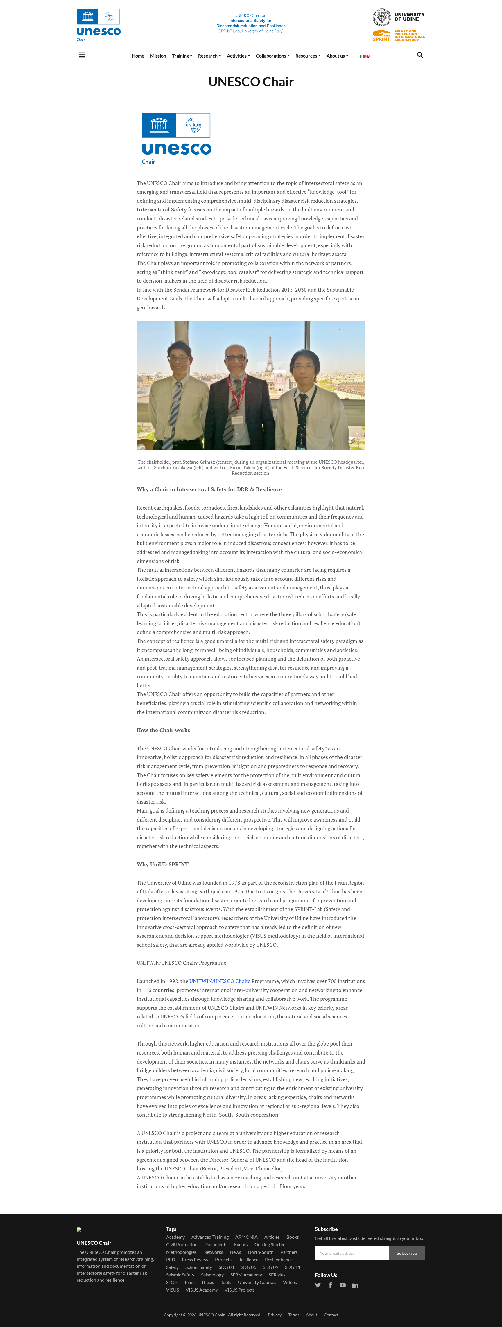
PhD (170, 1259)
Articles (272, 1237)
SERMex (277, 1274)
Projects (223, 1259)
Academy (175, 1237)
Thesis (207, 1282)
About (311, 1314)
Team (189, 1282)
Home (138, 55)
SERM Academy (246, 1274)
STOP (172, 1282)
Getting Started (270, 1244)
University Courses (257, 1282)
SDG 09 (270, 1267)
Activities (237, 55)
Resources (306, 55)
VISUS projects (240, 1289)
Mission (158, 55)
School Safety (198, 1267)
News (235, 1252)
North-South (261, 1252)
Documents (215, 1244)
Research (208, 55)
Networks (213, 1252)
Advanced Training (210, 1237)
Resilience (248, 1259)
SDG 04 (226, 1267)
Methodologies (181, 1252)
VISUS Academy (202, 1289)
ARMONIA (246, 1237)
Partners (289, 1252)
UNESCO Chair (211, 1314)
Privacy (275, 1314)
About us (336, 55)
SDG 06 (248, 1267)
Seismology (212, 1274)
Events (241, 1244)
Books (292, 1237)
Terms (293, 1314)
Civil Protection (182, 1244)
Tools (226, 1282)
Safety (172, 1267)
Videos (290, 1282)
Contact (331, 1314)
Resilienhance (279, 1259)
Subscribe (407, 1253)
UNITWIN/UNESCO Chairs (219, 981)
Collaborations (271, 55)
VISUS (172, 1289)
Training (180, 55)
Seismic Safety (180, 1274)
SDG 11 (292, 1267)
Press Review (195, 1259)
